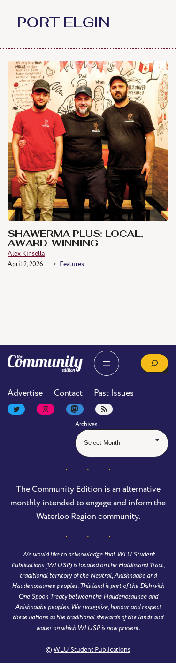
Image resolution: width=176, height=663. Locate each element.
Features (72, 263)
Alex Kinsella (26, 253)
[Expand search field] (154, 363)
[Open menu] (106, 363)
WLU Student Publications (92, 649)
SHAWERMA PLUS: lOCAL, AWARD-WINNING (75, 239)
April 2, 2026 (25, 263)
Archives (86, 424)
